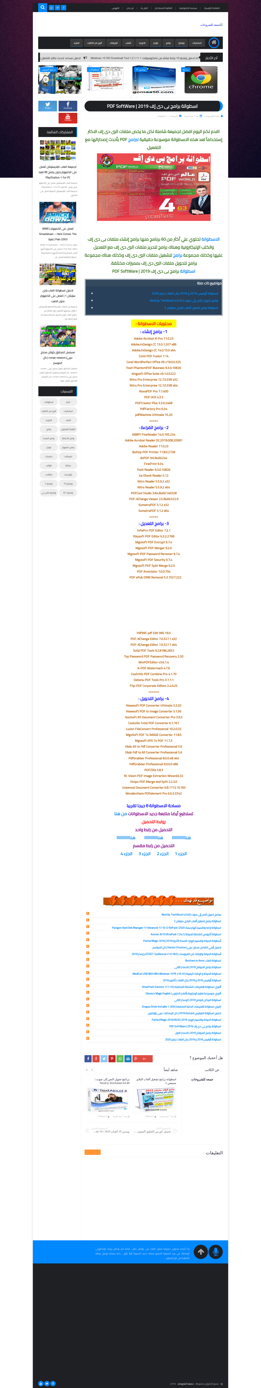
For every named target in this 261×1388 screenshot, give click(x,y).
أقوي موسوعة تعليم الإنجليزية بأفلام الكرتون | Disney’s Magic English (183, 993)
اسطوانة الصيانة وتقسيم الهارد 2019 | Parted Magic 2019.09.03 (186, 1019)
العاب (128, 43)
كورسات (68, 474)
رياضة (68, 465)
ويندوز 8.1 (68, 492)
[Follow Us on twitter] (47, 1383)
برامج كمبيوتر (68, 447)
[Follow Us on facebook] (53, 1383)
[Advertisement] (102, 24)
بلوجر (155, 43)
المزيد (76, 43)
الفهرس (115, 8)
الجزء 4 (126, 854)
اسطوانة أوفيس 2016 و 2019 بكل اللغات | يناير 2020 (185, 293)
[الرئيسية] (214, 42)
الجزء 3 (145, 854)
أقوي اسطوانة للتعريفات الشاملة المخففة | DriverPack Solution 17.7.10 (181, 986)
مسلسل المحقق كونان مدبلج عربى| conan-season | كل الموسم (58, 358)
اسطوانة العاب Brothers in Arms (203, 960)
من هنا (120, 814)
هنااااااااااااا (181, 838)
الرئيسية (174, 116)
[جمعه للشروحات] (211, 24)
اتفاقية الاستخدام (163, 8)
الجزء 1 (181, 854)
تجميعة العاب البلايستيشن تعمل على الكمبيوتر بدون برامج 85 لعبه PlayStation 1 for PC (58, 172)
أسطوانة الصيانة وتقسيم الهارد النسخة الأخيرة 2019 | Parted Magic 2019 (182, 940)
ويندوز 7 (49, 483)
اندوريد (142, 43)
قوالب (49, 465)
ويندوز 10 (68, 483)
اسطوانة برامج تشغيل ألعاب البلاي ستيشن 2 (191, 308)
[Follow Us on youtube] (41, 1383)
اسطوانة (187, 271)
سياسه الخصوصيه (188, 8)
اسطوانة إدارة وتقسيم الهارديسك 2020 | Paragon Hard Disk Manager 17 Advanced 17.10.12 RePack (166, 927)
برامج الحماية (68, 438)
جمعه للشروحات (185, 1383)
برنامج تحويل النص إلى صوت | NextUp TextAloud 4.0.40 (184, 300)
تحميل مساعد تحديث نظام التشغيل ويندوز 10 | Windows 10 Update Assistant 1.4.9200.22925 (101, 58)
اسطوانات (161, 116)
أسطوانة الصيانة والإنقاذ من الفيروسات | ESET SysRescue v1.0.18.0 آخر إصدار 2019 (176, 954)
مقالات (48, 474)
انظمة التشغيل (68, 429)
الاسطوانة (211, 239)
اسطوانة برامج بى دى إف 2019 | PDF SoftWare (195, 1026)
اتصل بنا (144, 8)
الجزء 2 (163, 854)
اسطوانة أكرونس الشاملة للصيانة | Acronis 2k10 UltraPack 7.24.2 (186, 934)
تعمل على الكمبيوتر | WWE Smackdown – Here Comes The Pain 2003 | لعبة (58, 234)
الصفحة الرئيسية (212, 8)
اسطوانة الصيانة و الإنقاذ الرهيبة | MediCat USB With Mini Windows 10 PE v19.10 (177, 973)
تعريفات (114, 43)
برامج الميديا (49, 438)
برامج (168, 43)
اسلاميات (197, 43)
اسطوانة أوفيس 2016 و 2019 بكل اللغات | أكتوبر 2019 (192, 980)
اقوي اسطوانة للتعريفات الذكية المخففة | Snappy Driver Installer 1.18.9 (181, 1006)
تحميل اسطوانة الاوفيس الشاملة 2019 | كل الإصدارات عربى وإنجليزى (184, 1013)
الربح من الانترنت (94, 43)
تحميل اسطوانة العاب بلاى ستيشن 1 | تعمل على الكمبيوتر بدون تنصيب (57, 296)
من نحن (130, 8)
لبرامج (133, 139)
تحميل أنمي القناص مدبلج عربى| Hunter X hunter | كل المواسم (187, 947)
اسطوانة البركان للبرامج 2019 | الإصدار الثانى (197, 1000)
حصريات (49, 456)
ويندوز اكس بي (48, 492)
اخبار (68, 402)
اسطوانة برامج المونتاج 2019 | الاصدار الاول (198, 1032)
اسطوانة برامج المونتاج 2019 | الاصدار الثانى (197, 967)
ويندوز (181, 43)
